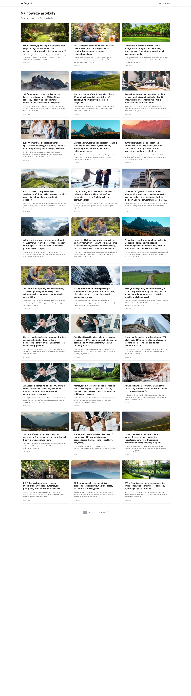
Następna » (102, 513)
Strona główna (164, 3)
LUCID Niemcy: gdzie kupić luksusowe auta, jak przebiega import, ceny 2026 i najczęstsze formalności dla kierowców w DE (44, 48)
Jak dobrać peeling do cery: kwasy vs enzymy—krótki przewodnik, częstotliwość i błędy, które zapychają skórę (44, 437)
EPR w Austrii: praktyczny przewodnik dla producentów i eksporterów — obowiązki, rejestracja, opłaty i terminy (145, 486)
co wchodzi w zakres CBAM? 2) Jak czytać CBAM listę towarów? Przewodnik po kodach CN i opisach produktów (146, 389)
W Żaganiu (27, 3)
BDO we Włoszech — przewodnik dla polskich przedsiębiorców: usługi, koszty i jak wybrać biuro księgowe (94, 486)
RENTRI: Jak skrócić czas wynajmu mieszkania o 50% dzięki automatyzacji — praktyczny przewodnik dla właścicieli (43, 486)
